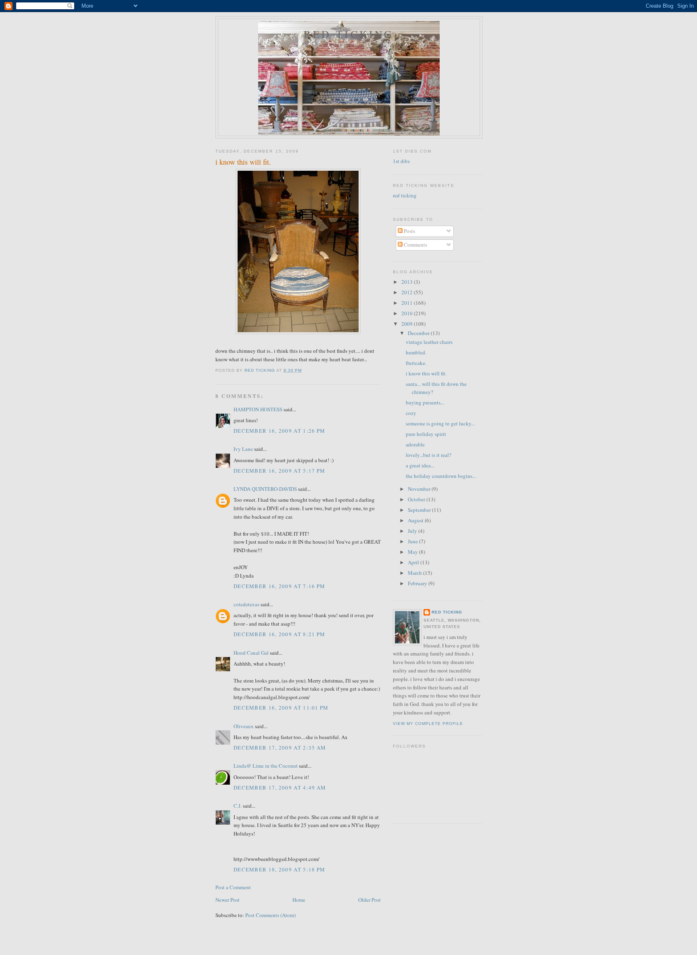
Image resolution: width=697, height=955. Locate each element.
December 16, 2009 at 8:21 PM (279, 634)
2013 (407, 281)
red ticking (349, 34)
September (420, 509)
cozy (411, 413)
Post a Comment (233, 887)
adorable (415, 444)
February (418, 583)
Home (298, 899)
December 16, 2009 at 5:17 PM (279, 470)
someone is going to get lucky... (440, 423)
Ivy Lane (243, 448)
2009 (407, 323)
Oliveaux (244, 726)
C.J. (238, 805)
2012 (407, 292)
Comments (415, 244)
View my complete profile (428, 723)
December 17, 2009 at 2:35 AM (280, 747)
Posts (409, 231)
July (413, 530)
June (413, 541)
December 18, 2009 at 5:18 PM (279, 869)
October (417, 499)
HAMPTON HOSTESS (258, 409)
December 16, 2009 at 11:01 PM (281, 707)
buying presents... (425, 402)
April (414, 562)
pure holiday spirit (426, 434)
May (413, 551)
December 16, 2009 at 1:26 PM (279, 430)
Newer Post (227, 899)
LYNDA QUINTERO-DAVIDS (265, 488)
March (415, 572)
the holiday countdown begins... (441, 476)
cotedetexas (246, 604)
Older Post (369, 899)
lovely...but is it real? (428, 455)
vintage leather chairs (429, 342)
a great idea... (420, 465)
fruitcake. (416, 363)
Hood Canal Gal (251, 652)
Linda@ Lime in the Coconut (266, 765)
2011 (407, 302)
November (420, 488)
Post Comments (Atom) (270, 915)
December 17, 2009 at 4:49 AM (280, 787)
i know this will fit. (426, 373)
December (419, 333)
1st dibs (401, 161)
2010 (407, 313)
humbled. (416, 352)
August (416, 520)
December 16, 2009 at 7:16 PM (279, 586)
